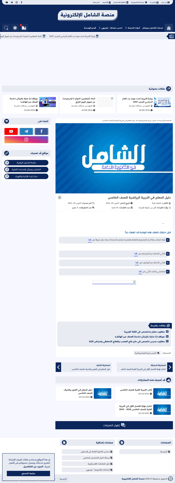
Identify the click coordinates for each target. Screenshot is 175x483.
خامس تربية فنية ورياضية (147, 120)
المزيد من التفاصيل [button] (33, 466)
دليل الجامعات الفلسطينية (99, 464)
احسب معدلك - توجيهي (111, 28)
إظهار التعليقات (111, 425)
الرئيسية (163, 451)
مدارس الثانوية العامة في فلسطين (95, 451)
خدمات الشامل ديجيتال (152, 28)
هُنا (89, 240)
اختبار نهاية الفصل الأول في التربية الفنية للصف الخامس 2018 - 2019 (135, 408)
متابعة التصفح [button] (28, 473)
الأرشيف (105, 2)
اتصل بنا (153, 2)
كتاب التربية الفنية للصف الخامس (136, 389)
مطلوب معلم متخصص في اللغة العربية (144, 331)
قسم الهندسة (90, 28)
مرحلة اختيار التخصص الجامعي (96, 458)
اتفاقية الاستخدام (119, 2)
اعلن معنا (96, 2)
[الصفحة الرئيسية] (169, 28)
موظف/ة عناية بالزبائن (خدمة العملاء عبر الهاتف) (24, 100)
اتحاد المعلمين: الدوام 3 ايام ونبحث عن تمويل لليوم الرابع (28, 36)
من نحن (164, 2)
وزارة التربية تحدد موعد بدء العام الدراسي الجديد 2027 (82, 36)
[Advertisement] (87, 62)
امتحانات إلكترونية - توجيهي (98, 470)
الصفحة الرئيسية (165, 120)
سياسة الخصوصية (137, 2)
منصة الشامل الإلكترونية (133, 478)
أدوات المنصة (134, 28)
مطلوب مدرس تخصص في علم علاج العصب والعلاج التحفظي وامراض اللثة (127, 341)
